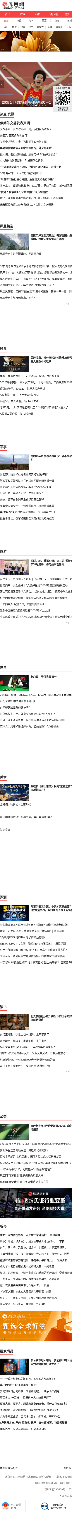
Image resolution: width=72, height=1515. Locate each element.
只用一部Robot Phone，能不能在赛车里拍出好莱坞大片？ (34, 949)
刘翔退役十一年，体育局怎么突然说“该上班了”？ (28, 713)
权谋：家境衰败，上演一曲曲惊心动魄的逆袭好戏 (28, 1272)
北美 (22, 27)
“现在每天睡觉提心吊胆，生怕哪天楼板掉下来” (27, 179)
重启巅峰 (55, 1235)
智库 (31, 20)
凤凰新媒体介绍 (9, 1468)
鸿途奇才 (54, 1279)
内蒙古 (40, 27)
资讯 (7, 14)
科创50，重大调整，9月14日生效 (19, 401)
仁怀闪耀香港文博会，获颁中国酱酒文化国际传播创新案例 (33, 598)
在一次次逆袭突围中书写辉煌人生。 (20, 1285)
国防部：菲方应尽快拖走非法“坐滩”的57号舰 (25, 487)
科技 (37, 14)
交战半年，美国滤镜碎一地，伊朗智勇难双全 (26, 129)
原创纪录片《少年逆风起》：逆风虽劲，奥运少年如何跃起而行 (35, 1163)
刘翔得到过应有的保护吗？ (15, 707)
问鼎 (66, 1254)
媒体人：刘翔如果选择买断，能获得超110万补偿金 (29, 726)
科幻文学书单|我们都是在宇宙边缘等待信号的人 (28, 1047)
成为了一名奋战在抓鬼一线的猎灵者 (20, 1266)
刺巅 (49, 1291)
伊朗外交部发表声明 (15, 123)
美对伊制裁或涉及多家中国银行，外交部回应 (26, 148)
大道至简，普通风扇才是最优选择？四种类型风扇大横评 (32, 956)
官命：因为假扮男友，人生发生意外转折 (23, 1235)
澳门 (6, 27)
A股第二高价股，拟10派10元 (16, 413)
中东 (14, 27)
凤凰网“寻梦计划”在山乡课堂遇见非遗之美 (24, 1181)
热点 (3, 114)
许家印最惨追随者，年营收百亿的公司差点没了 (27, 285)
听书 (3, 1226)
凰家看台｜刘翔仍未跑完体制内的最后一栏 (26, 102)
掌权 (61, 1241)
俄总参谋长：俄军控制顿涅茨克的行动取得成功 (27, 518)
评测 (3, 897)
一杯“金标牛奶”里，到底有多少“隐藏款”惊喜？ (26, 1169)
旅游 (3, 551)
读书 (3, 1007)
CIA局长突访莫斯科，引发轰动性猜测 (21, 160)
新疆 (49, 27)
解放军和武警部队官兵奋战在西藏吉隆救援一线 (27, 480)
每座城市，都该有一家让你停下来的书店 (23, 1041)
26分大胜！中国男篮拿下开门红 (18, 701)
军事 (3, 447)
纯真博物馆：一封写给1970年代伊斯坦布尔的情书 (29, 1059)
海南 (68, 27)
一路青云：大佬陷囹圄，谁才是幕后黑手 (23, 1279)
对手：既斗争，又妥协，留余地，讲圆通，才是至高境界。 (33, 1247)
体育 (3, 667)
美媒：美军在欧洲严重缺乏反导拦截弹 (22, 499)
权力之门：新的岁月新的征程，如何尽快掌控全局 (28, 1298)
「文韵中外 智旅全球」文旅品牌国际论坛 (23, 604)
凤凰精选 (6, 226)
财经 (22, 14)
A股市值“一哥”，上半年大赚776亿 (19, 394)
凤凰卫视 (53, 14)
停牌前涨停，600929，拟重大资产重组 (22, 388)
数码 (57, 20)
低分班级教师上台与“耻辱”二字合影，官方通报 (27, 204)
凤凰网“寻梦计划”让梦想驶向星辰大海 (21, 1175)
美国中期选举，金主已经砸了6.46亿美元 (23, 141)
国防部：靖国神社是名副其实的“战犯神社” (24, 474)
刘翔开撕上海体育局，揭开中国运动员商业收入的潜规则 (32, 720)
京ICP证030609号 (54, 1489)
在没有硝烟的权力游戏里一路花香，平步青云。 (27, 1260)
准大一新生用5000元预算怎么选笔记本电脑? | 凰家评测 (32, 931)
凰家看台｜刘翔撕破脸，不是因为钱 (20, 253)
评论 (19, 20)
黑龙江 (59, 27)
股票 (44, 20)
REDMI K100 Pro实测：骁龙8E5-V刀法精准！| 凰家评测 (33, 943)
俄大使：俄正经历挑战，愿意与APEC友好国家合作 (29, 154)
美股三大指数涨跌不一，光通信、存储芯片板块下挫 (29, 376)
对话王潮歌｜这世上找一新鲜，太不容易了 (24, 1034)
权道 (46, 1285)
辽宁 (31, 27)
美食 (3, 777)
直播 (6, 20)
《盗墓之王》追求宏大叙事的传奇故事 (22, 1291)
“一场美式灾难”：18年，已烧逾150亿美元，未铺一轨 (30, 167)
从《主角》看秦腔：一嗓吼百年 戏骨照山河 (25, 1066)
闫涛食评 (5, 829)
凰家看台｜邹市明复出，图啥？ (18, 297)
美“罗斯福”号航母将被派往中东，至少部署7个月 (27, 512)
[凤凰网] (13, 8)
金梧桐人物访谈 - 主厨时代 (15, 804)
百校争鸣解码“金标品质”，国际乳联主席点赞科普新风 (30, 1156)
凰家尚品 (6, 1351)
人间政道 (49, 1266)
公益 (3, 1116)
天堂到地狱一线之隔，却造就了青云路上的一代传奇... (31, 1254)
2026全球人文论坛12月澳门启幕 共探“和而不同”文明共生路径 (35, 1144)
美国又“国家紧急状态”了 (14, 135)
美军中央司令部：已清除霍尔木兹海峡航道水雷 (27, 506)
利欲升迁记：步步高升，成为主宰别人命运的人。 (28, 1241)
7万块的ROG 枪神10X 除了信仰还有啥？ (23, 937)
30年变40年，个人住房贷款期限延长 (21, 173)
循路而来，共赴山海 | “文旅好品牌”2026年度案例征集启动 (34, 585)
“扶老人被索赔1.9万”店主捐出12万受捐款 (24, 192)
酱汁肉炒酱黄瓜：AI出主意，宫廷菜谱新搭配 (26, 817)
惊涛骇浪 (62, 1260)
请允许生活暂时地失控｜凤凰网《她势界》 (24, 1150)
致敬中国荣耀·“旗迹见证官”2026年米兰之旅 (25, 610)
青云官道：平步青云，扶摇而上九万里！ (23, 1304)
